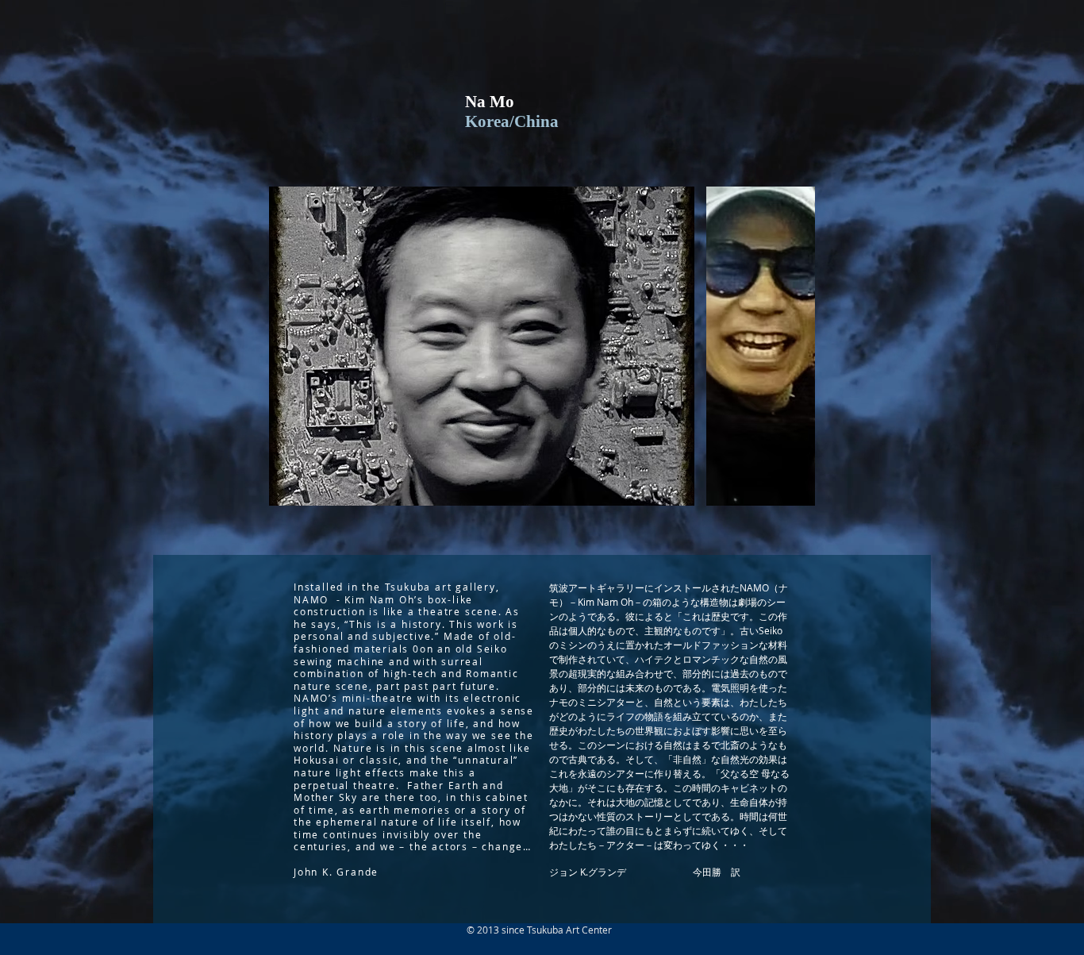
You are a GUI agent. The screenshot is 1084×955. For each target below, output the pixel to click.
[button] (481, 346)
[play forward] (795, 346)
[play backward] (289, 346)
